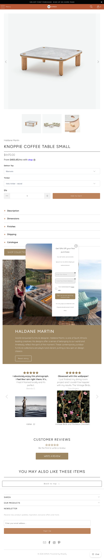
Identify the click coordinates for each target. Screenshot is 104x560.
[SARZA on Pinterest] (59, 542)
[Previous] (6, 61)
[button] (7, 396)
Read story (23, 358)
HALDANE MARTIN (34, 331)
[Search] (91, 6)
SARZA (46, 554)
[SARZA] (52, 6)
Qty (5, 190)
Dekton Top (9, 165)
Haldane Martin (11, 140)
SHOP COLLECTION (17, 252)
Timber (7, 178)
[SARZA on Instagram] (54, 542)
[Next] (98, 61)
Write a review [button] (52, 456)
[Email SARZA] (45, 542)
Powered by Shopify (58, 554)
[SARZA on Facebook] (49, 542)
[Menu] (1, 6)
